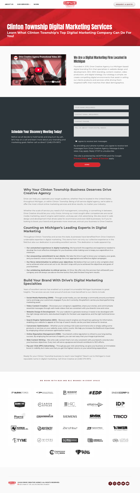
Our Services (23, 4)
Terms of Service (100, 158)
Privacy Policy (80, 158)
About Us (9, 4)
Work (36, 4)
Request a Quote (124, 4)
